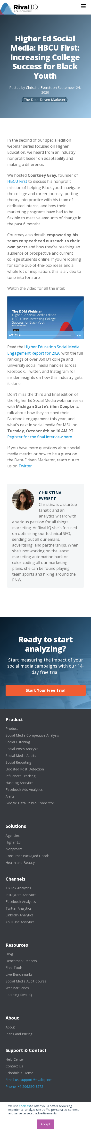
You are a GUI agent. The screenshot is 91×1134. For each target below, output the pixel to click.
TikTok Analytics (18, 888)
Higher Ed (13, 842)
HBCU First (17, 181)
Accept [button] (45, 1124)
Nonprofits (14, 849)
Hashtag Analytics (19, 782)
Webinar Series (17, 988)
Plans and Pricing (19, 1034)
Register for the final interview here (39, 437)
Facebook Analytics (21, 901)
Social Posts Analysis (22, 748)
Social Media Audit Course (26, 981)
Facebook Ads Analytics (24, 789)
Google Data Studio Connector (30, 803)
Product (12, 728)
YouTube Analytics (20, 922)
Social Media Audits (21, 755)
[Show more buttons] (79, 335)
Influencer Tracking (20, 776)
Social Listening (18, 742)
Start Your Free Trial (46, 690)
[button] (83, 6)
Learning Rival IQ (19, 994)
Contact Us (14, 1066)
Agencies (13, 835)
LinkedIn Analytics (19, 915)
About (10, 1027)
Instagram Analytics (21, 894)
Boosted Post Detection (25, 769)
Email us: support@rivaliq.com (29, 1079)
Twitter (25, 466)
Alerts (10, 796)
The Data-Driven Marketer (44, 99)
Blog (9, 954)
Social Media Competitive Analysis (32, 735)
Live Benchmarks (19, 974)
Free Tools (14, 967)
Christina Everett (39, 87)
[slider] (46, 335)
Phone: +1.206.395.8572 (24, 1086)
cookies (24, 1106)
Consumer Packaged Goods (28, 855)
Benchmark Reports (21, 961)
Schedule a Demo (19, 1073)
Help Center (15, 1059)
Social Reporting (18, 762)
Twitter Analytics (19, 908)
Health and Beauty (20, 862)
